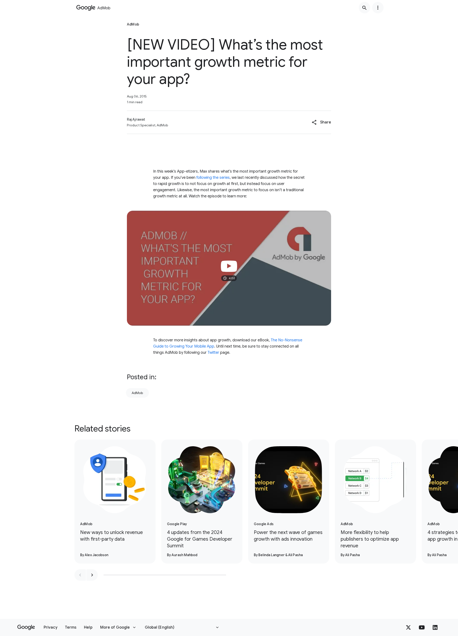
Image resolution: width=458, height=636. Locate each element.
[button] (321, 122)
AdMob (137, 393)
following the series (212, 177)
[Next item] (92, 575)
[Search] (364, 7)
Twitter (213, 352)
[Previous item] (80, 575)
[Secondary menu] (378, 7)
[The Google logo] (26, 627)
